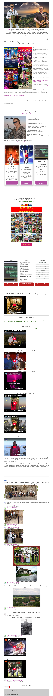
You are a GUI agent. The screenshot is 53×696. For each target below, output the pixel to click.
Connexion (46, 690)
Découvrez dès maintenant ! (26, 182)
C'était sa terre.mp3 (11, 607)
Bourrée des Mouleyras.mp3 (13, 527)
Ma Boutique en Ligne (26, 244)
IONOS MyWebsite (14, 694)
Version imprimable (10, 690)
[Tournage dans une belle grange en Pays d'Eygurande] (21, 492)
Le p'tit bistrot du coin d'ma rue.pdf (15, 680)
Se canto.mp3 (10, 614)
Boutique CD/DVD (26, 113)
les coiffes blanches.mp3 (12, 507)
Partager (6, 480)
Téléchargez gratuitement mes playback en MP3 (11, 284)
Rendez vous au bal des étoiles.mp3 (15, 635)
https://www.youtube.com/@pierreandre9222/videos (16, 141)
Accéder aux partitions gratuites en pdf (42, 284)
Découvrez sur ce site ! (12, 182)
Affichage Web (45, 692)
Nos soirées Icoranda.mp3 (13, 544)
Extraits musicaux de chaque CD (26, 284)
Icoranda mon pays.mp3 (12, 505)
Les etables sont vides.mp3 (13, 582)
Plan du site (16, 690)
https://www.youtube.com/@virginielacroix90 (14, 95)
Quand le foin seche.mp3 (12, 524)
